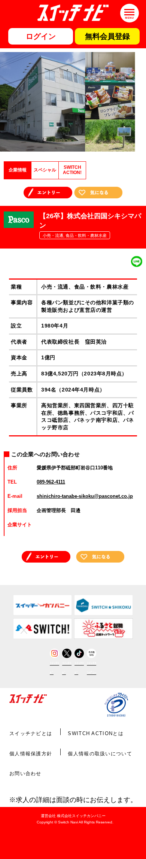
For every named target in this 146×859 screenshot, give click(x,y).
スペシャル (45, 170)
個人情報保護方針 (30, 753)
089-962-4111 (51, 482)
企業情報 (18, 170)
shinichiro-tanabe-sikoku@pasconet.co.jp (85, 496)
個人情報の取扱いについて (100, 753)
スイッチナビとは (30, 733)
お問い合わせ (25, 773)
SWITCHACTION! (72, 170)
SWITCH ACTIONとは (96, 733)
